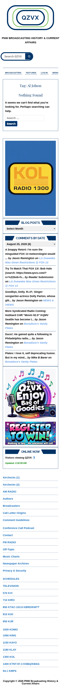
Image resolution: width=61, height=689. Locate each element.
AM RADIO (9, 491)
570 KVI (7, 593)
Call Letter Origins (14, 512)
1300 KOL (9, 656)
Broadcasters (11, 505)
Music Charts (11, 556)
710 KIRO (9, 600)
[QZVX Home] (30, 178)
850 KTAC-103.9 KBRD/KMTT (21, 607)
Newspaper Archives (16, 563)
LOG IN (44, 73)
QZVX (30, 17)
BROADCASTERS (13, 73)
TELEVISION (11, 585)
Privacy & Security (14, 570)
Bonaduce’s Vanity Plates (21, 361)
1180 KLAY (9, 649)
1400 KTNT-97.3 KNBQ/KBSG (21, 663)
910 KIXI (8, 614)
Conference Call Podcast (18, 528)
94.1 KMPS (9, 670)
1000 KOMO (10, 629)
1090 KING (9, 635)
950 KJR (8, 621)
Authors (8, 498)
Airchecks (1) (11, 477)
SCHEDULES (11, 578)
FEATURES (31, 73)
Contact (8, 535)
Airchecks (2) (11, 484)
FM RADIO (9, 542)
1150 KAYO (10, 642)
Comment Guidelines (16, 520)
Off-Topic (9, 549)
